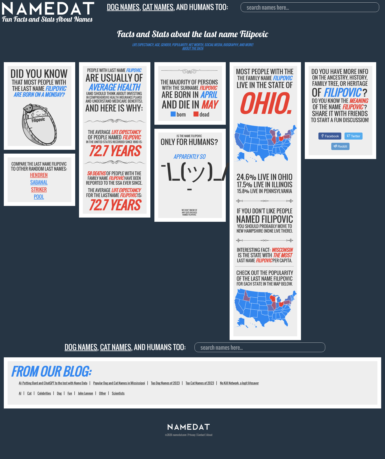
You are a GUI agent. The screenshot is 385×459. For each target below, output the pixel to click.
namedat (177, 435)
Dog (59, 393)
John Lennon (85, 393)
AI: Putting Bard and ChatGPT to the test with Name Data (53, 383)
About (209, 435)
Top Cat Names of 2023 (200, 383)
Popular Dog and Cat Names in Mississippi (119, 383)
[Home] (189, 429)
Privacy (192, 435)
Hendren (39, 174)
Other (102, 393)
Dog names (123, 7)
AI (20, 393)
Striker (39, 189)
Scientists (118, 393)
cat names (157, 7)
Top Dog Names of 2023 (165, 383)
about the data (192, 48)
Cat (29, 393)
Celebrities (44, 393)
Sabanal (39, 182)
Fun (70, 393)
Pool (39, 196)
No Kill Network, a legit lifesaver (239, 383)
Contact (201, 435)
